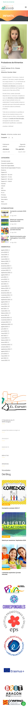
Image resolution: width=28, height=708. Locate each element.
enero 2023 (4, 342)
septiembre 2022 (5, 349)
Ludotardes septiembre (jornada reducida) (17, 228)
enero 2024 (4, 315)
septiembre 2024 (5, 299)
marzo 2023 (4, 338)
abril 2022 (3, 358)
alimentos (4, 72)
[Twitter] (12, 137)
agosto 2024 (4, 302)
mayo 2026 (4, 254)
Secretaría (4, 197)
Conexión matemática (7, 163)
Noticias (8, 68)
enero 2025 (4, 290)
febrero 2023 (4, 340)
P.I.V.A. (13, 68)
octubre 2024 (4, 297)
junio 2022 (4, 353)
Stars (2, 201)
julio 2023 (3, 329)
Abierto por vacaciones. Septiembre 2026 (17, 220)
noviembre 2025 (5, 268)
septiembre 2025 (5, 272)
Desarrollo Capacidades (7, 165)
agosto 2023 (4, 326)
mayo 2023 (4, 333)
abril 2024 (3, 308)
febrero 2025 (4, 288)
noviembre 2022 (5, 344)
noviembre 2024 (5, 295)
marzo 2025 (4, 286)
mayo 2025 (4, 281)
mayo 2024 (4, 306)
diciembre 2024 (5, 293)
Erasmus (3, 170)
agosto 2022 (4, 351)
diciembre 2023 (5, 317)
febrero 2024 (4, 313)
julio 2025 (3, 277)
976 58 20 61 (5, 438)
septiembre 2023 (5, 324)
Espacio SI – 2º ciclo (6, 177)
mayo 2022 (4, 356)
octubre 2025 (4, 270)
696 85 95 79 (5, 447)
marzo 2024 (4, 311)
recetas (10, 72)
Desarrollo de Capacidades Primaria (10, 168)
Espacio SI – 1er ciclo (6, 174)
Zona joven (4, 204)
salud (14, 72)
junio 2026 (4, 252)
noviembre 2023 (5, 320)
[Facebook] (9, 137)
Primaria (17, 68)
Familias (3, 183)
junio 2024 (4, 304)
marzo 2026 (4, 259)
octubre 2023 (4, 322)
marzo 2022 (4, 360)
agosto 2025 (4, 275)
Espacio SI (4, 172)
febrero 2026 (4, 261)
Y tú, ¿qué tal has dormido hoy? (20, 150)
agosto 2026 (4, 250)
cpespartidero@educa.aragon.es (11, 430)
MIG (2, 188)
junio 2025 (4, 279)
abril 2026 (4, 257)
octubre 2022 (4, 347)
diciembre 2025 (5, 266)
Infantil (3, 68)
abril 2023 (3, 335)
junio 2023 (4, 331)
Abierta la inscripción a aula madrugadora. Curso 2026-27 (18, 238)
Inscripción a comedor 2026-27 (11, 508)
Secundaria (4, 199)
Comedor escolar (5, 161)
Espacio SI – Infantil (6, 181)
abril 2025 (3, 284)
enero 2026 (4, 263)
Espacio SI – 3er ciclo (6, 179)
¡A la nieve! (6, 149)
